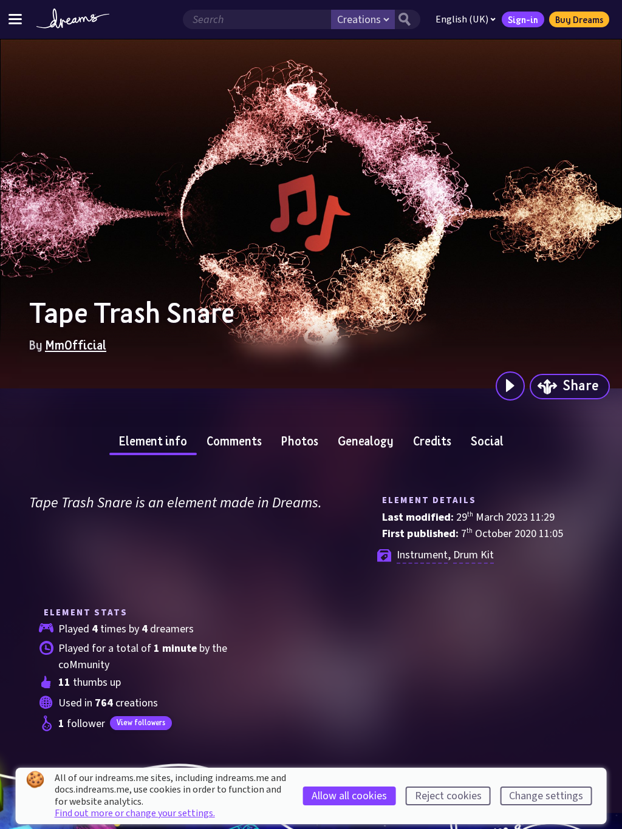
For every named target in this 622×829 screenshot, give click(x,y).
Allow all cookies (349, 796)
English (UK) (462, 19)
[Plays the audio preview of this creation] (510, 386)
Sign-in (523, 19)
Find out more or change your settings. (135, 813)
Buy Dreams (579, 19)
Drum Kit (473, 555)
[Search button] (407, 19)
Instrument (422, 555)
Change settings (546, 796)
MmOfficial (75, 345)
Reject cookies (448, 796)
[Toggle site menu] (15, 19)
